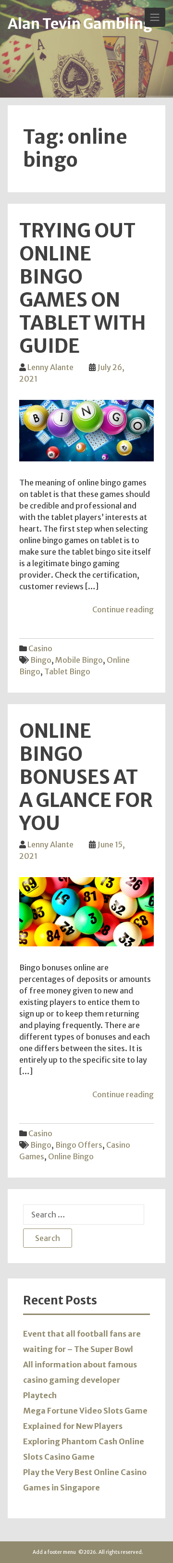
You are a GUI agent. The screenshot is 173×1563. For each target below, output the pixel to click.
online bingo (71, 1156)
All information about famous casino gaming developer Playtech (80, 1380)
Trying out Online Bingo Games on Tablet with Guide (82, 288)
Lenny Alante (50, 367)
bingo (40, 660)
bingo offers (78, 1145)
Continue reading (123, 609)
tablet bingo (67, 671)
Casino (40, 648)
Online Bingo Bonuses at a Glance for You (86, 777)
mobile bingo (79, 660)
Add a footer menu (54, 1552)
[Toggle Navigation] (155, 17)
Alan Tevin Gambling (80, 23)
